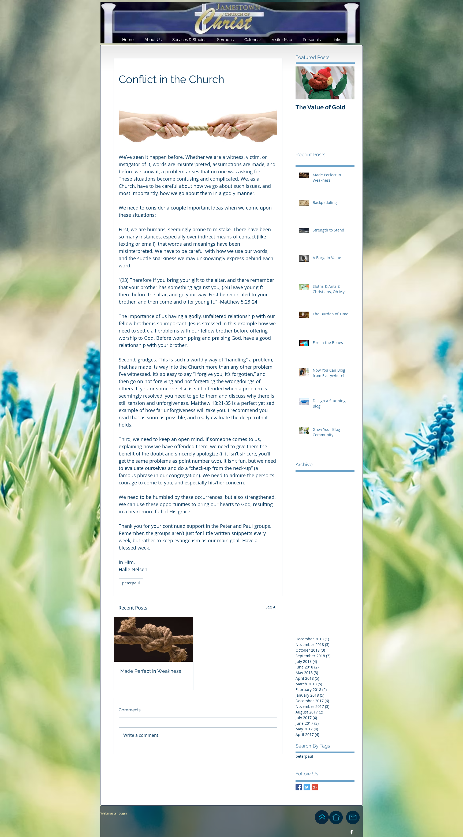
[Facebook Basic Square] (299, 787)
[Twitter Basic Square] (307, 787)
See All (272, 607)
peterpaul (131, 582)
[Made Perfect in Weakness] (153, 639)
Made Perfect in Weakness (150, 671)
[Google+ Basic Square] (315, 787)
